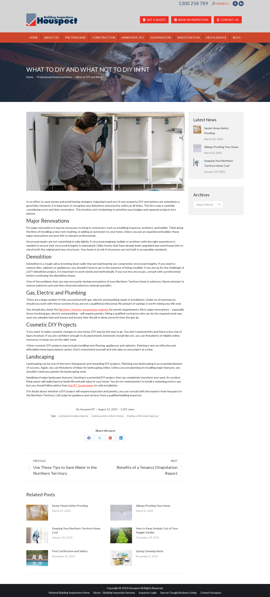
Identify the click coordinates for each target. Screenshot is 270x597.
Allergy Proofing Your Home (153, 505)
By (85, 409)
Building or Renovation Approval (142, 416)
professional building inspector (73, 416)
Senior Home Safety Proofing (70, 505)
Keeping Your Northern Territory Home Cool (76, 530)
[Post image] (37, 513)
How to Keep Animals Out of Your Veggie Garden (157, 530)
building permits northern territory (108, 416)
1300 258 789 (193, 3)
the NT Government (80, 385)
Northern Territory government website (84, 309)
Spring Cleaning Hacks (149, 551)
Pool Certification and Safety (70, 551)
